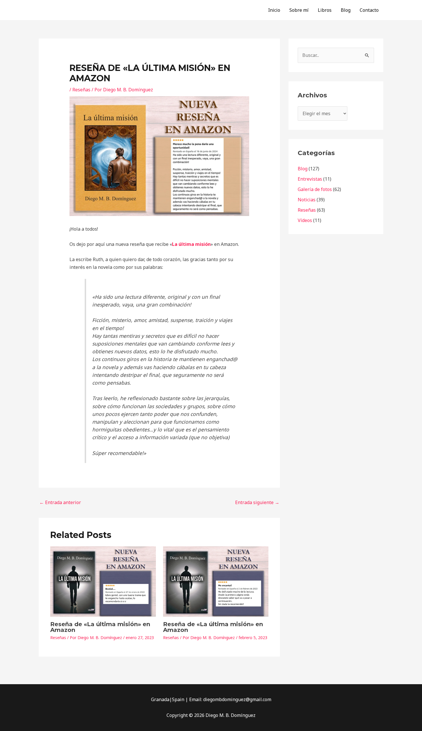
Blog (346, 10)
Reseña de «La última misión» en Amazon (100, 627)
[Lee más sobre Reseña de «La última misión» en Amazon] (103, 581)
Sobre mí (299, 10)
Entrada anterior (60, 502)
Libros (325, 10)
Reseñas (81, 89)
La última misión (191, 244)
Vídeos (305, 220)
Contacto (369, 10)
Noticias (306, 199)
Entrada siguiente (257, 502)
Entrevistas (310, 179)
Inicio (274, 10)
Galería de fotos (315, 189)
